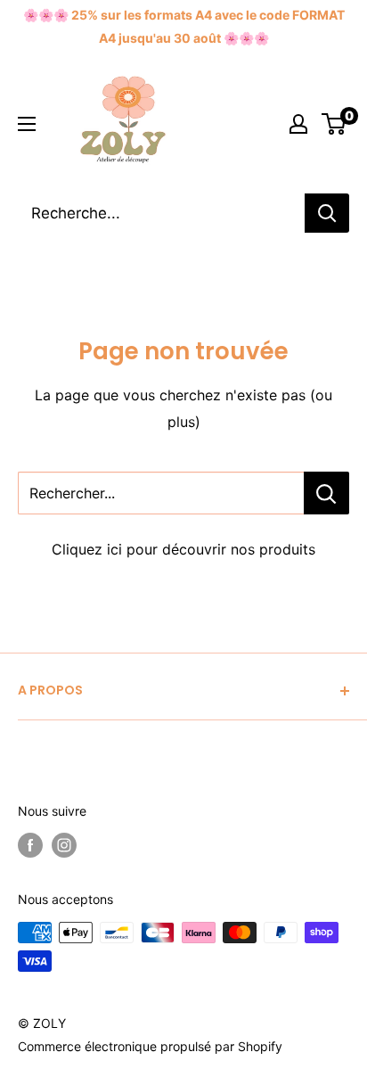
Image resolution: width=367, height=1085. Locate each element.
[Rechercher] (327, 213)
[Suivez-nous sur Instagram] (64, 845)
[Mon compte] (298, 124)
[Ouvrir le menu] (27, 124)
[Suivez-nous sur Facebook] (30, 845)
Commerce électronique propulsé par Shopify (150, 1046)
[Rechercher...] (326, 493)
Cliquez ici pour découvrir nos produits (183, 549)
